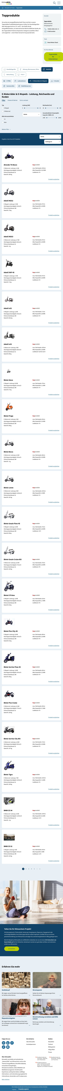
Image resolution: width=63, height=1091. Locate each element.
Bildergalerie (51, 1047)
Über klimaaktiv (30, 1042)
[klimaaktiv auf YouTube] (8, 1047)
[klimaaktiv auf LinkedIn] (8, 1043)
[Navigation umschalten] (59, 3)
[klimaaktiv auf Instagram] (3, 1043)
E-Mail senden (51, 31)
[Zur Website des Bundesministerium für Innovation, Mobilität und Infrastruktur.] (41, 1058)
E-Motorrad (7, 111)
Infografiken (51, 1050)
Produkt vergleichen (53, 179)
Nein (5, 122)
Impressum (14, 1089)
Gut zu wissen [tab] (24, 100)
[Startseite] (7, 2)
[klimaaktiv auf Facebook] (12, 1043)
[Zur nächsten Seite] (37, 869)
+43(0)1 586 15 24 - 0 (53, 29)
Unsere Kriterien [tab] (12, 100)
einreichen (11, 949)
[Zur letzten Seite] (40, 869)
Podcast (50, 1044)
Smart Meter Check (52, 42)
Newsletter (51, 1042)
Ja (4, 119)
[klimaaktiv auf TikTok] (3, 1047)
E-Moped (6, 108)
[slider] (46, 117)
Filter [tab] (3, 100)
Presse (50, 1052)
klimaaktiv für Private (10, 7)
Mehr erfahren (5, 1079)
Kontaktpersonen (31, 1044)
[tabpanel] (31, 117)
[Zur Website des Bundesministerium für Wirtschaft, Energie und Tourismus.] (55, 1058)
